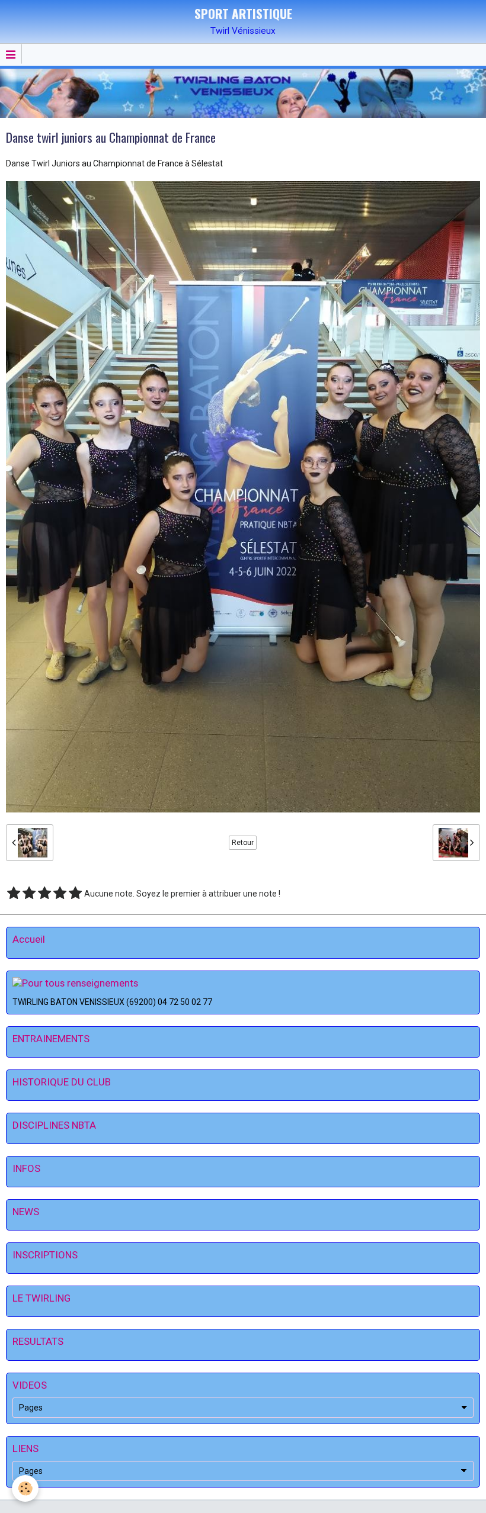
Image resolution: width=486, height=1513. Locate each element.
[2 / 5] (29, 893)
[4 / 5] (59, 893)
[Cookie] (25, 1488)
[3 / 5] (44, 893)
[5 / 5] (75, 893)
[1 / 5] (13, 893)
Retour (243, 843)
